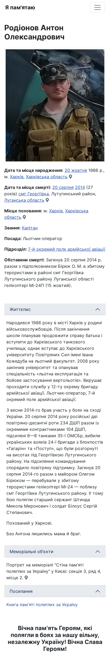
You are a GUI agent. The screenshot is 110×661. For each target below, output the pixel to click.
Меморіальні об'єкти (31, 551)
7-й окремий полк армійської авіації (66, 249)
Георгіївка (38, 193)
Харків (16, 176)
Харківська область (47, 176)
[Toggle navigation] (97, 7)
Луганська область (24, 200)
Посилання (21, 591)
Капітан (30, 227)
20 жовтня (76, 170)
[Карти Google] (70, 176)
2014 (80, 187)
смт (23, 193)
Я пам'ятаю (20, 7)
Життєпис (20, 309)
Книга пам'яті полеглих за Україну (42, 604)
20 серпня (63, 187)
